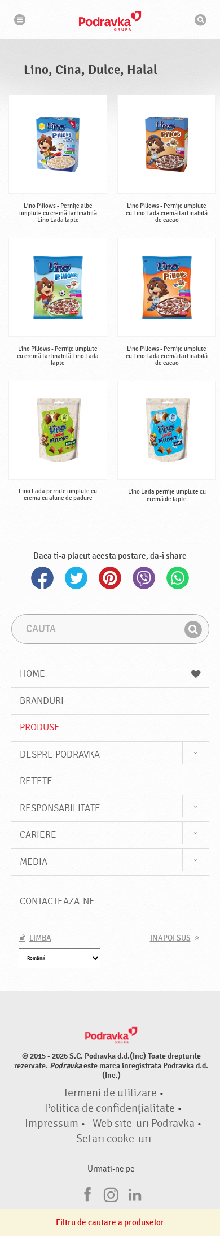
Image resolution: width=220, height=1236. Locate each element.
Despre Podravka (60, 754)
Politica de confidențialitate (110, 1108)
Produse (40, 727)
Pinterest (110, 578)
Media (33, 861)
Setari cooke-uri (113, 1139)
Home (32, 673)
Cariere (38, 834)
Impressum (51, 1123)
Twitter (76, 578)
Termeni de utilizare (110, 1093)
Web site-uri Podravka (144, 1123)
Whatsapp (177, 578)
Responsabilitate (60, 808)
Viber (144, 578)
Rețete (36, 781)
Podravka (110, 20)
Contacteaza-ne (57, 901)
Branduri (42, 700)
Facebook (42, 578)
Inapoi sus (170, 938)
